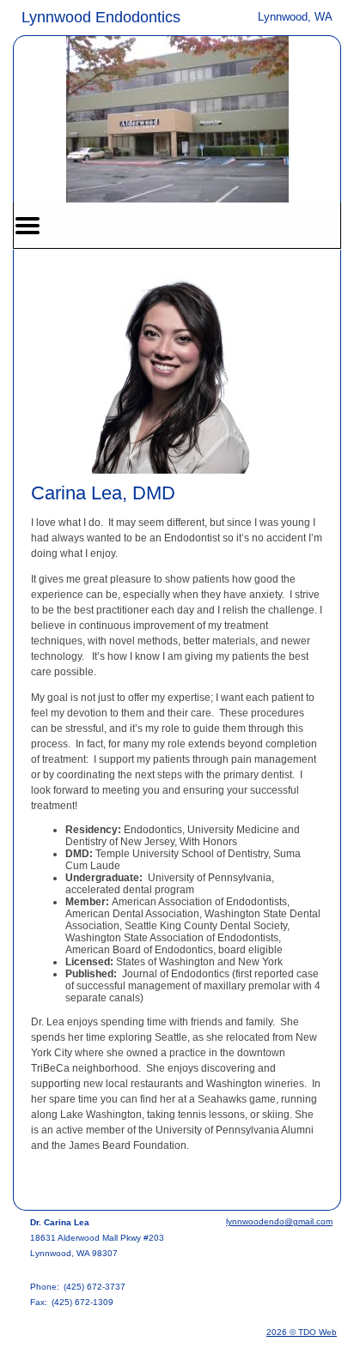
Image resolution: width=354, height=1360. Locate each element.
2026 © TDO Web (301, 1332)
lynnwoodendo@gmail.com (279, 1221)
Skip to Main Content (61, 15)
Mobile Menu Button (27, 225)
